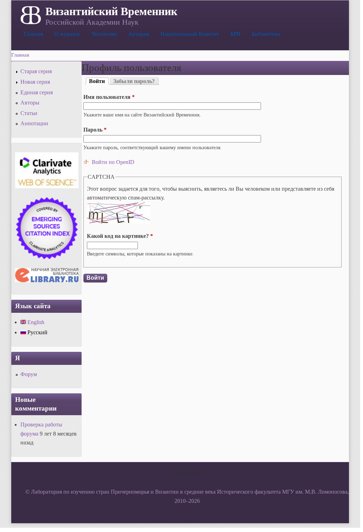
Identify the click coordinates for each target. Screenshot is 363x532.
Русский (36, 332)
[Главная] (30, 14)
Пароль (95, 130)
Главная (33, 34)
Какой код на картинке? (120, 236)
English (35, 322)
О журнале (67, 34)
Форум (28, 374)
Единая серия (36, 92)
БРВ (235, 34)
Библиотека (266, 34)
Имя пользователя (109, 97)
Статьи (28, 113)
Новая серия (35, 82)
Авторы (29, 103)
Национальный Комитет (189, 34)
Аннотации (34, 123)
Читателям (104, 34)
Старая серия (36, 71)
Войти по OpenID (113, 162)
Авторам (138, 34)
